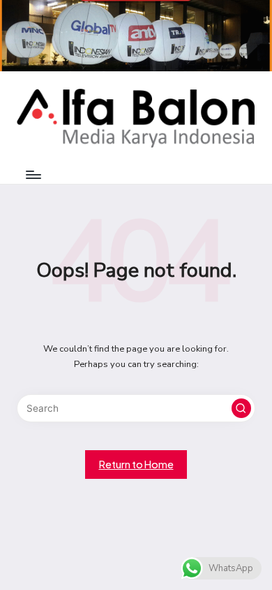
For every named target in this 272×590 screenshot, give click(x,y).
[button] (241, 408)
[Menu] (33, 174)
